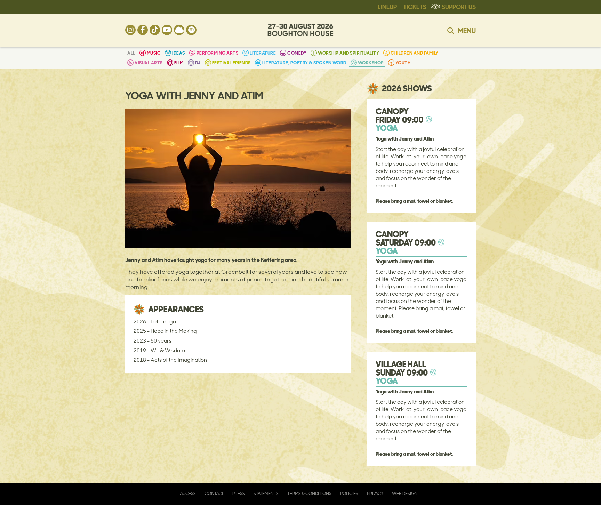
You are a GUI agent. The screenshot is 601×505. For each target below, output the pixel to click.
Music (154, 52)
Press (238, 493)
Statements (266, 493)
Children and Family (415, 52)
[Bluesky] (179, 30)
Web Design (405, 493)
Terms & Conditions (309, 493)
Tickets (414, 6)
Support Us (459, 6)
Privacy (375, 493)
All (131, 52)
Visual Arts (149, 62)
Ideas (178, 52)
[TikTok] (155, 30)
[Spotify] (191, 30)
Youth (403, 62)
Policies (349, 493)
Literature (263, 52)
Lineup (387, 6)
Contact (214, 493)
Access (188, 493)
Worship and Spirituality (348, 52)
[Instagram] (130, 30)
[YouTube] (167, 30)
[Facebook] (142, 30)
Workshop (371, 62)
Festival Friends (231, 62)
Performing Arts (218, 52)
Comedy (296, 52)
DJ (198, 62)
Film (179, 62)
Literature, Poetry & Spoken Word (304, 62)
